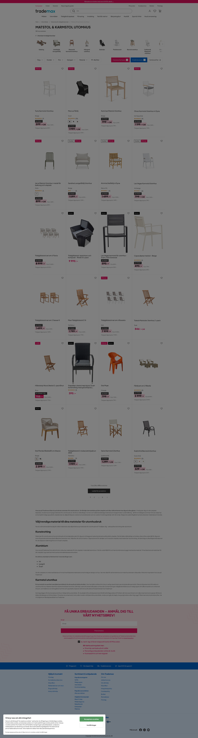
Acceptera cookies (91, 719)
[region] (54, 724)
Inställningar (91, 725)
